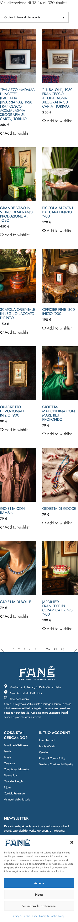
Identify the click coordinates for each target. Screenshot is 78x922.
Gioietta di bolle (15, 602)
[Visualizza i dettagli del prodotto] (18, 56)
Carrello (43, 752)
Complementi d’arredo (16, 769)
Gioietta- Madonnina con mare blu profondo (58, 413)
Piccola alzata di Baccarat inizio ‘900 (59, 212)
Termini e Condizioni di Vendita (56, 764)
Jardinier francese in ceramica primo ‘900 (57, 608)
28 (63, 649)
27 (55, 649)
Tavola (7, 751)
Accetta (39, 883)
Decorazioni (10, 775)
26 (48, 649)
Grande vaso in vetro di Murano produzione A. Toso (16, 214)
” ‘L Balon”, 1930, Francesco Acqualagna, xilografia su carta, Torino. (58, 98)
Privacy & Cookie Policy (24, 916)
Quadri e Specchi (13, 781)
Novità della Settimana (16, 745)
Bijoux (7, 787)
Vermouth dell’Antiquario (17, 799)
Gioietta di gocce (59, 508)
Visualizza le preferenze (39, 906)
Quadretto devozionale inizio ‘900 (12, 411)
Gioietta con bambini (12, 510)
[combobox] (34, 17)
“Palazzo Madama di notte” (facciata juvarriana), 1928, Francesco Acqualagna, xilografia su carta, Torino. (17, 104)
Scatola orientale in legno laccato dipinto (17, 314)
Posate (7, 757)
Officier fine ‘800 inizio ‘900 (58, 311)
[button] (72, 842)
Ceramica (9, 763)
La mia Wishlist (47, 746)
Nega (39, 894)
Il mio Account (46, 740)
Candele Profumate (14, 793)
